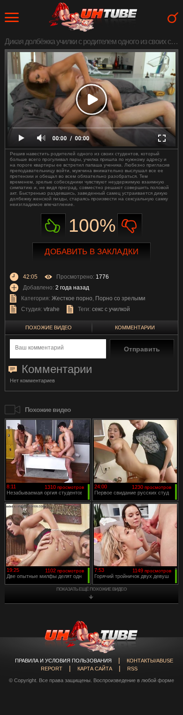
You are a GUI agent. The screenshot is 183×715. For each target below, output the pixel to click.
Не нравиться (129, 225)
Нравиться (53, 225)
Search (173, 17)
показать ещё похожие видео (91, 589)
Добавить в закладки (91, 251)
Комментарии (135, 327)
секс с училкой (111, 309)
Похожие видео (48, 327)
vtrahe (52, 309)
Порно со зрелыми (120, 298)
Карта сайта (94, 668)
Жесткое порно (72, 298)
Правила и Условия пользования (63, 660)
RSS (132, 668)
